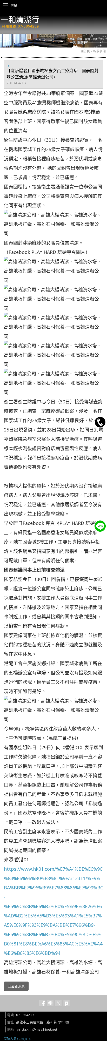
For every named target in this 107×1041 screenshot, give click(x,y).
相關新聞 (99, 51)
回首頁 (85, 51)
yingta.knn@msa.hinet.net (37, 1029)
